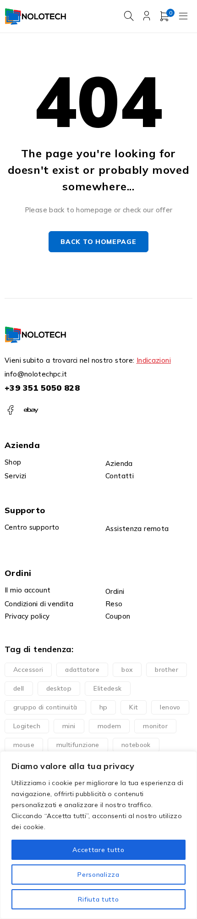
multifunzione (77, 745)
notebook (136, 745)
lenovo (170, 707)
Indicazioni (154, 360)
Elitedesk (107, 688)
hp (103, 707)
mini (69, 726)
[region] (98, 835)
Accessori (28, 669)
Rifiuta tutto (98, 899)
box (127, 669)
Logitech (26, 726)
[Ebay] (31, 410)
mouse (23, 745)
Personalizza (98, 874)
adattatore (82, 669)
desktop (59, 688)
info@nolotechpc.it (36, 374)
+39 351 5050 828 (42, 387)
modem (109, 726)
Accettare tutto (98, 850)
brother (166, 669)
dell (18, 688)
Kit (133, 707)
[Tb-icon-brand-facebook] (10, 410)
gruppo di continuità (45, 707)
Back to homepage (98, 242)
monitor (155, 726)
